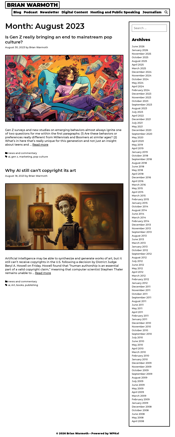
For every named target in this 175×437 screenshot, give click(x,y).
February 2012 (140, 279)
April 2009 (138, 392)
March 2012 (139, 275)
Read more (40, 144)
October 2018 (140, 155)
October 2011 (140, 294)
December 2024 (142, 72)
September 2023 (142, 104)
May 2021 (137, 126)
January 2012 (140, 283)
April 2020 (138, 141)
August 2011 (139, 301)
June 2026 (138, 46)
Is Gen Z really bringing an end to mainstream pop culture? (58, 39)
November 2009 (141, 366)
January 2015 (139, 203)
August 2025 (139, 61)
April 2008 (138, 421)
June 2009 (138, 385)
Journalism (152, 12)
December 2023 (141, 93)
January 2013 (140, 246)
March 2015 (139, 195)
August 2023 (139, 108)
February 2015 (140, 199)
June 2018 (138, 166)
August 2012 (139, 257)
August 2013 (139, 235)
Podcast (31, 12)
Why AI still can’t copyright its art (40, 170)
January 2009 (140, 403)
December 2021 (141, 119)
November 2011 (141, 290)
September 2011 (141, 297)
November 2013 (141, 228)
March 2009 (139, 395)
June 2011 (138, 304)
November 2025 (141, 53)
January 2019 (140, 152)
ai (9, 156)
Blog (17, 12)
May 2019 (137, 144)
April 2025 (138, 64)
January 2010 (140, 359)
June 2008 (138, 414)
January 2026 (140, 50)
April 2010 (137, 348)
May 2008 (137, 417)
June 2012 (138, 264)
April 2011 (137, 312)
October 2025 (140, 57)
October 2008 (140, 410)
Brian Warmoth (32, 5)
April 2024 (138, 86)
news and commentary (22, 153)
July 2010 (137, 337)
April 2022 (138, 115)
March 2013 (139, 243)
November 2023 (141, 97)
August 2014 (139, 210)
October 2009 (140, 370)
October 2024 (140, 79)
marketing (25, 156)
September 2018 (142, 159)
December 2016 (141, 177)
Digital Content (75, 12)
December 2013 (141, 224)
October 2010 (140, 330)
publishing (31, 285)
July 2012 (137, 261)
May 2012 (137, 268)
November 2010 (141, 326)
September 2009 (142, 374)
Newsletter (49, 12)
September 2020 (142, 134)
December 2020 (141, 130)
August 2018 (139, 163)
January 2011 (139, 319)
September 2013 (142, 232)
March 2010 (139, 352)
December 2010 (141, 323)
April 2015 (137, 192)
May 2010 (137, 344)
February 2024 (141, 90)
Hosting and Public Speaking (115, 12)
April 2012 (137, 272)
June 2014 (138, 213)
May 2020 (137, 137)
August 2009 (139, 377)
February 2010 (140, 355)
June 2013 (138, 239)
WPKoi (114, 433)
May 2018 (137, 170)
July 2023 (137, 112)
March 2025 (139, 68)
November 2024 (141, 75)
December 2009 (142, 363)
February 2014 (140, 221)
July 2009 (137, 381)
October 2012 (140, 250)
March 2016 (139, 184)
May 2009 (137, 388)
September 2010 (142, 334)
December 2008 (142, 406)
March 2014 (139, 217)
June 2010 (138, 341)
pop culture (40, 156)
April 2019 (137, 148)
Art (13, 285)
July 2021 (137, 122)
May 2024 (137, 83)
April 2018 (137, 173)
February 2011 (140, 315)
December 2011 (141, 286)
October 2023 (140, 101)
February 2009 (141, 399)
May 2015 (137, 188)
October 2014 (140, 206)
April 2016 (137, 181)
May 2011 (137, 308)
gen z (14, 156)
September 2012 (142, 253)
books (20, 285)
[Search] (166, 12)
